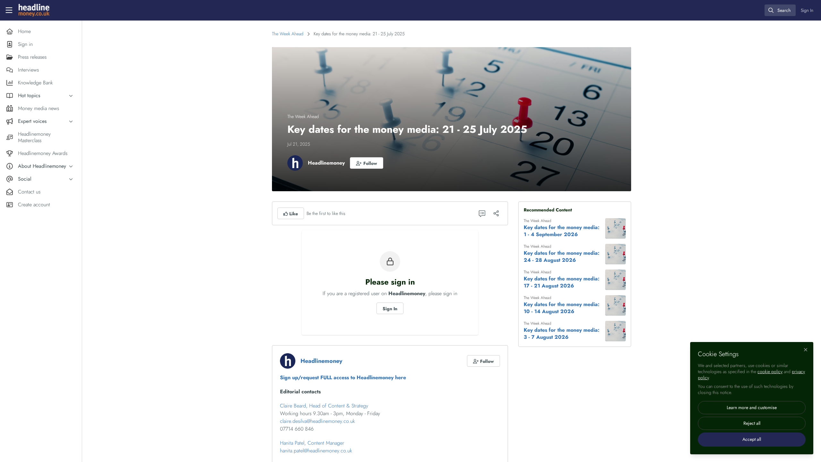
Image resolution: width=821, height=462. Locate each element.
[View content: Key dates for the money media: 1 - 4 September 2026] (615, 228)
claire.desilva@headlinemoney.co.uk (317, 421)
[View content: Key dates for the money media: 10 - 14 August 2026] (615, 305)
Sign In (390, 308)
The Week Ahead (287, 33)
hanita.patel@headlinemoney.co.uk (316, 450)
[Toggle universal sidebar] (9, 10)
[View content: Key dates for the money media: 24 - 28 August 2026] (615, 254)
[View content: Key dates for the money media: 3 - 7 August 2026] (615, 331)
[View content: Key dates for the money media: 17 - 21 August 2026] (615, 280)
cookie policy (770, 371)
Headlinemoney (326, 163)
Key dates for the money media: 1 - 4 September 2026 (561, 231)
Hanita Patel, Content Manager (312, 443)
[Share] (496, 213)
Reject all (751, 423)
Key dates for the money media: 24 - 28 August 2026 (561, 257)
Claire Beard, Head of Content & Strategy (324, 405)
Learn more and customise (752, 407)
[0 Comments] (482, 213)
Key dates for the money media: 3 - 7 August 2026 (561, 334)
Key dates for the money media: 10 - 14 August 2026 (561, 308)
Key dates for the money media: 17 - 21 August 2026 (561, 282)
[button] (366, 163)
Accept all (751, 439)
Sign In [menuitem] (807, 10)
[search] (780, 10)
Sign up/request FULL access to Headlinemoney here (343, 377)
